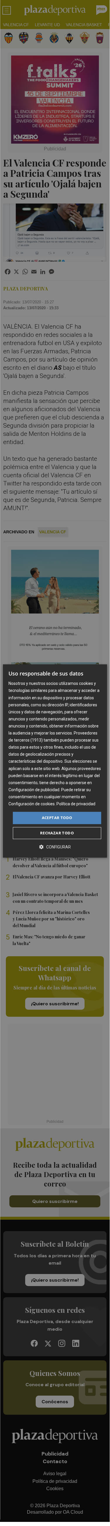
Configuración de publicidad (33, 789)
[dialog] (55, 761)
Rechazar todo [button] (57, 833)
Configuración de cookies (31, 803)
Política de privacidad (75, 803)
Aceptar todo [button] (57, 817)
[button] (55, 846)
